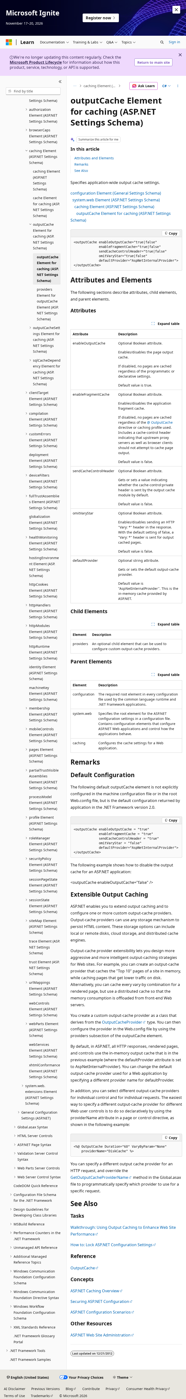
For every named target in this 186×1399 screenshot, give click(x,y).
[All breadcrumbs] (74, 86)
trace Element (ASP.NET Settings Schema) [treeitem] (44, 947)
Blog (69, 1388)
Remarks (81, 164)
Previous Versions (45, 1388)
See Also (81, 170)
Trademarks (40, 1395)
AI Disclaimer (14, 1388)
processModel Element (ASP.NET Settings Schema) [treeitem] (43, 802)
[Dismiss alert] (176, 10)
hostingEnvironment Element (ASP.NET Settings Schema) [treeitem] (44, 566)
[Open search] (162, 42)
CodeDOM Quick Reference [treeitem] (36, 1185)
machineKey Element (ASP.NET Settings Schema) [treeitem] (43, 693)
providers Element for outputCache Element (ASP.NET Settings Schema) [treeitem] (48, 304)
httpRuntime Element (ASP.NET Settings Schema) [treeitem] (43, 652)
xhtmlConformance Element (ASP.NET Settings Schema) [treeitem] (44, 1071)
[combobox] (33, 91)
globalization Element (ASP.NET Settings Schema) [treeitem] (43, 522)
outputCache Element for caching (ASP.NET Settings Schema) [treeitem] (48, 269)
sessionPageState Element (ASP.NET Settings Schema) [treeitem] (43, 885)
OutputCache (82, 1268)
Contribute (91, 1388)
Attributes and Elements (94, 158)
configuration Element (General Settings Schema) (115, 193)
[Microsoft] (9, 42)
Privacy (111, 1388)
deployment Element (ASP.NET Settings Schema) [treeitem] (43, 460)
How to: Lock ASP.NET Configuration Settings (111, 1244)
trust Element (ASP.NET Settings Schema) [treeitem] (44, 968)
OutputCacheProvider (122, 1022)
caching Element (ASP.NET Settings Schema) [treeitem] (46, 180)
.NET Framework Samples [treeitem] (30, 1359)
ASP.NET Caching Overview (94, 1291)
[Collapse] (60, 81)
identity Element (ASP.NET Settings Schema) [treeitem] (43, 673)
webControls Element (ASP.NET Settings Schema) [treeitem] (43, 1009)
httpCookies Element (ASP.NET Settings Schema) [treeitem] (43, 590)
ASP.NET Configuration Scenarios (100, 1312)
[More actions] (178, 86)
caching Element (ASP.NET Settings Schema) (100, 86)
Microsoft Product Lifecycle (36, 62)
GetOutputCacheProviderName (99, 1177)
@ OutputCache (160, 422)
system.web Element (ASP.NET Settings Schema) (116, 200)
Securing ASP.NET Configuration (99, 1301)
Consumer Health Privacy (146, 1388)
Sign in (174, 42)
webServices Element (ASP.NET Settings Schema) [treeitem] (43, 1050)
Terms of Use (14, 1395)
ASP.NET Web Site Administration (100, 1335)
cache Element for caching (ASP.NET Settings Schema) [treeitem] (46, 207)
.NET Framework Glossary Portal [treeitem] (34, 1339)
